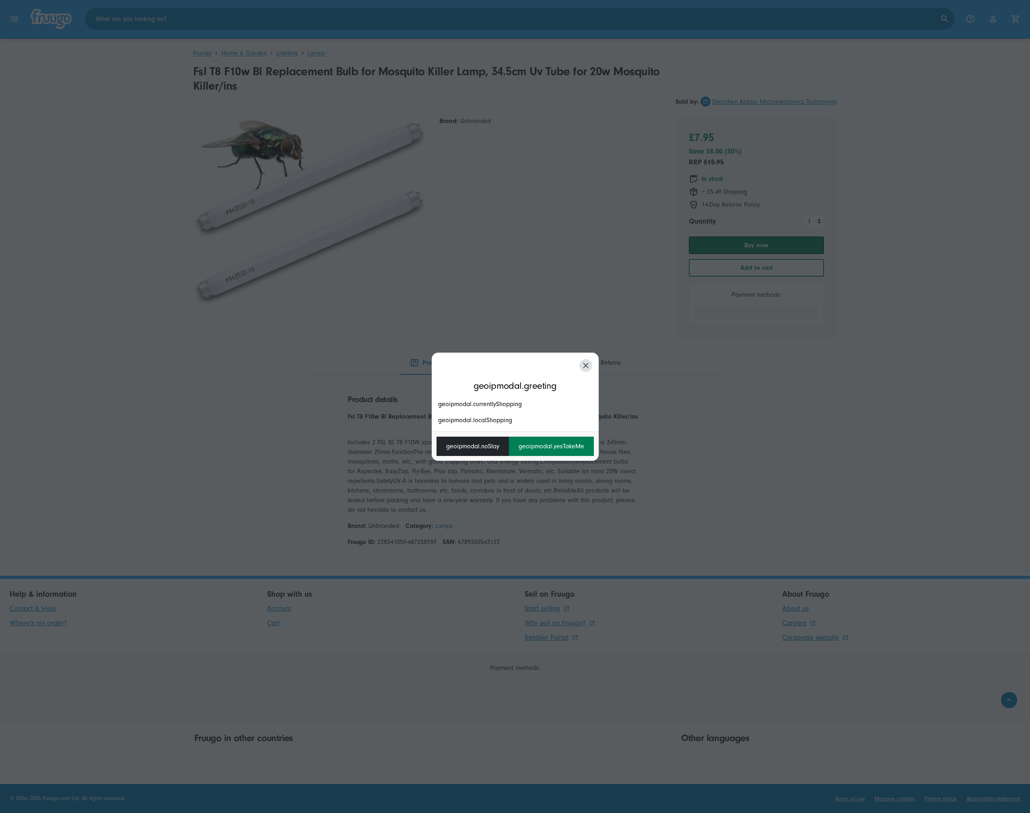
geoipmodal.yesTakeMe (551, 446)
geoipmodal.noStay (472, 446)
